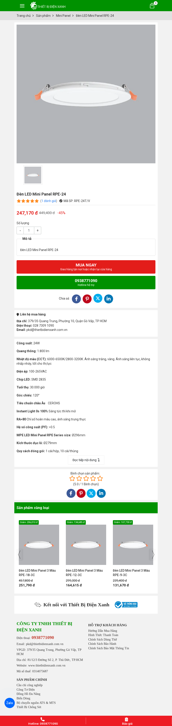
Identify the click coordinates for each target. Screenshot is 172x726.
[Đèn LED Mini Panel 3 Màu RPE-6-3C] (135, 542)
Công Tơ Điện (26, 689)
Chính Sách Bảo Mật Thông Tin (108, 648)
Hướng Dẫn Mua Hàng (102, 630)
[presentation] (19, 554)
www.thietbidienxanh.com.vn (46, 665)
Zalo (9, 703)
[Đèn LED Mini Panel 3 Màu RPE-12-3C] (41, 542)
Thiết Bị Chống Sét (29, 707)
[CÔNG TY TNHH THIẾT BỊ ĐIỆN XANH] (48, 5)
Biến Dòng (23, 698)
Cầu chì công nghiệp (30, 685)
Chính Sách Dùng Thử (102, 639)
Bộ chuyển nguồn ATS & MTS (36, 703)
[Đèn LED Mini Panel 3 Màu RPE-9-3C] (88, 542)
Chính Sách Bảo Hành (102, 643)
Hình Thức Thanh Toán (103, 635)
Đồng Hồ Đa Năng (28, 694)
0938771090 (86, 282)
